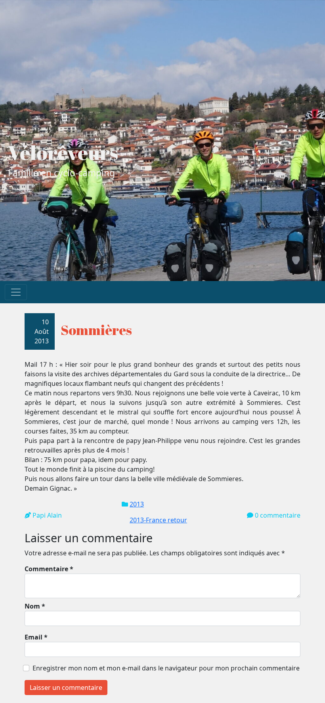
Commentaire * (49, 568)
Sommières (96, 330)
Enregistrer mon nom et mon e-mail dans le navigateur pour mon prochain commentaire (166, 668)
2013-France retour (158, 520)
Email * (36, 637)
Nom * (35, 606)
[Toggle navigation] (16, 292)
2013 (137, 504)
